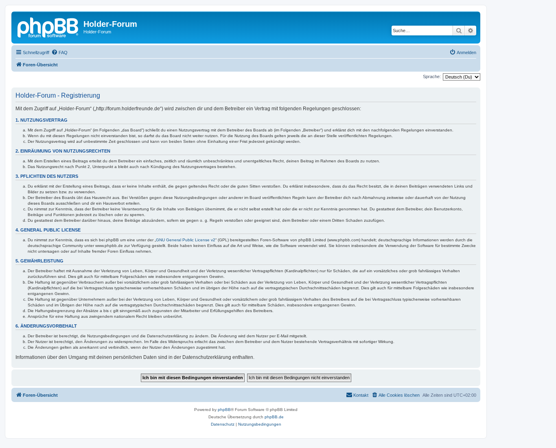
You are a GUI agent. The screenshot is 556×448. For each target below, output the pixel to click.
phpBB (224, 409)
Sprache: (432, 76)
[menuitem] (59, 52)
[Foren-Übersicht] (48, 26)
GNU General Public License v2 (185, 240)
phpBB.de (274, 417)
